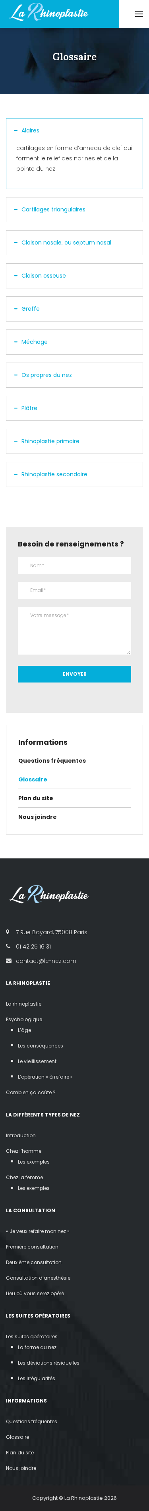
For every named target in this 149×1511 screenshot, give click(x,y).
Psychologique (24, 1019)
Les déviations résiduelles (48, 1362)
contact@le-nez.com (46, 961)
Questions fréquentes (52, 761)
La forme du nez (37, 1347)
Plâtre (29, 408)
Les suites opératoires (32, 1336)
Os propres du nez (46, 375)
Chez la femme (24, 1177)
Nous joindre (37, 817)
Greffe (30, 309)
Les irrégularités (36, 1378)
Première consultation (32, 1246)
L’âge (24, 1030)
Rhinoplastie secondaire (54, 474)
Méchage (34, 342)
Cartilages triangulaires (53, 209)
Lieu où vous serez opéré (35, 1293)
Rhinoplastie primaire (50, 441)
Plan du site (35, 798)
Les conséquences (40, 1045)
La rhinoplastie (23, 1003)
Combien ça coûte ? (31, 1092)
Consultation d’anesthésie (38, 1277)
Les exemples (34, 1161)
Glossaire (32, 779)
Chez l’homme (23, 1151)
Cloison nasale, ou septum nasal (66, 243)
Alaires (30, 130)
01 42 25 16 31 (33, 947)
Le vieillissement (37, 1061)
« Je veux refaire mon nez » (38, 1231)
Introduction (21, 1135)
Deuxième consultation (34, 1262)
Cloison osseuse (43, 276)
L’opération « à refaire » (45, 1076)
